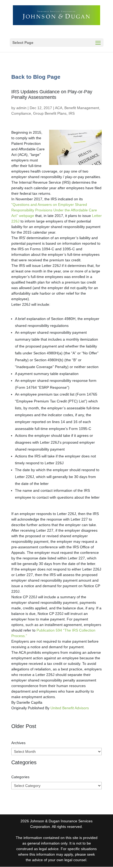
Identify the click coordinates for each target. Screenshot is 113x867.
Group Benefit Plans (49, 113)
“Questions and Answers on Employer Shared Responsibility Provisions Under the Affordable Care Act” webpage (54, 210)
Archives (18, 743)
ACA (58, 108)
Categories (20, 777)
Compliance (21, 113)
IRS (72, 113)
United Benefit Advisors (69, 708)
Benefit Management (81, 108)
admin (21, 108)
